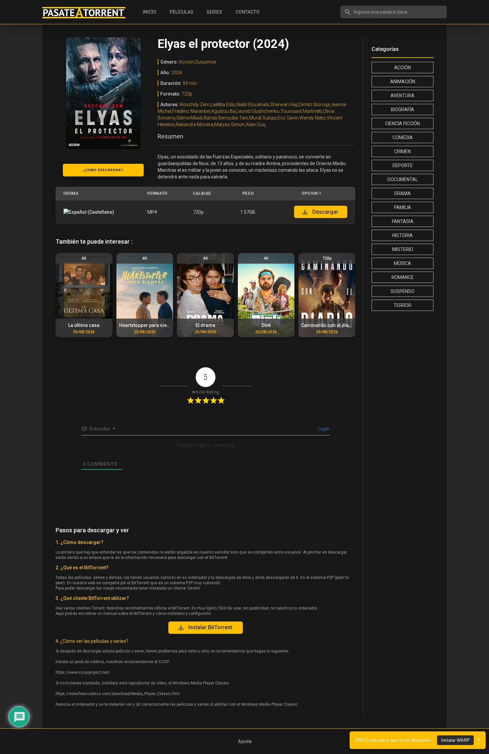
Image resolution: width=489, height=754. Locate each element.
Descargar (325, 212)
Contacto (247, 12)
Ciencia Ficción (402, 123)
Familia (402, 207)
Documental (403, 179)
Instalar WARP (455, 740)
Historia (402, 235)
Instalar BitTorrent (210, 627)
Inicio (149, 12)
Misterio (402, 249)
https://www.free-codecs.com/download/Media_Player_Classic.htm (118, 693)
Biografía (402, 109)
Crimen (402, 151)
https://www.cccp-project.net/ (83, 672)
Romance (403, 277)
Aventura (402, 95)
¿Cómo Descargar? (103, 170)
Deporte (403, 165)
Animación (402, 81)
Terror (402, 305)
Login (323, 428)
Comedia (403, 137)
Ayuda (244, 741)
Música (402, 263)
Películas (181, 12)
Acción (402, 67)
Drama (402, 193)
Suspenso (402, 291)
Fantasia (402, 221)
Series (214, 12)
